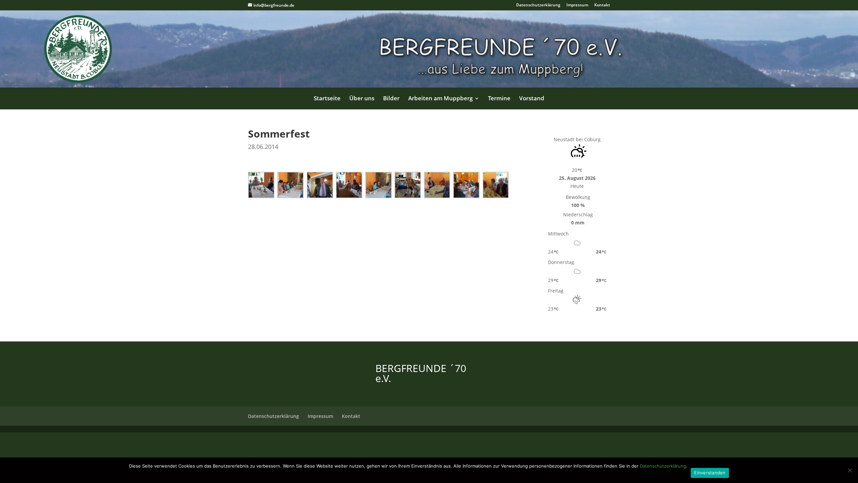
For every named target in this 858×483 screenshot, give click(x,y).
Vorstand (531, 99)
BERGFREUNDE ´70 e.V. (420, 373)
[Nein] (849, 470)
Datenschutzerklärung (538, 5)
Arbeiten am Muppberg (440, 99)
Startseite (327, 99)
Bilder (391, 99)
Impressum (577, 5)
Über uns (361, 99)
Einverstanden (709, 472)
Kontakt (602, 5)
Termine (499, 99)
